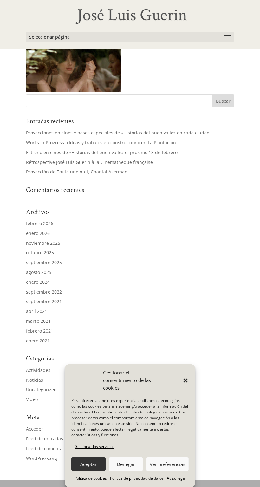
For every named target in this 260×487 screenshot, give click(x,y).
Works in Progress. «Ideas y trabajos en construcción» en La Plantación (101, 143)
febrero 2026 (39, 223)
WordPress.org (41, 458)
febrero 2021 (39, 331)
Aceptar (88, 464)
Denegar (126, 464)
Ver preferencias (167, 464)
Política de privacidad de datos (137, 478)
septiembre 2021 (44, 301)
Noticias (34, 380)
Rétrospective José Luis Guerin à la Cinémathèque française (89, 162)
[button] (185, 380)
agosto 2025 (38, 272)
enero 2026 (38, 233)
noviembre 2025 (43, 243)
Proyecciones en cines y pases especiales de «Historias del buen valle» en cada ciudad (118, 133)
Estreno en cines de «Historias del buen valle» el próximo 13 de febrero (102, 152)
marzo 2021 (38, 321)
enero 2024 (38, 282)
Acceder (34, 429)
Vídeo (32, 399)
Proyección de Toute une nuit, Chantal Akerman (76, 172)
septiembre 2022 (44, 292)
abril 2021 (36, 311)
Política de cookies (91, 478)
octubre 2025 (40, 253)
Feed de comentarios (48, 448)
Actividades (38, 370)
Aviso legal (176, 478)
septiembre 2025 (44, 262)
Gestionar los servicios (94, 446)
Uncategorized (41, 389)
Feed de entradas (44, 439)
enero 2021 (38, 341)
